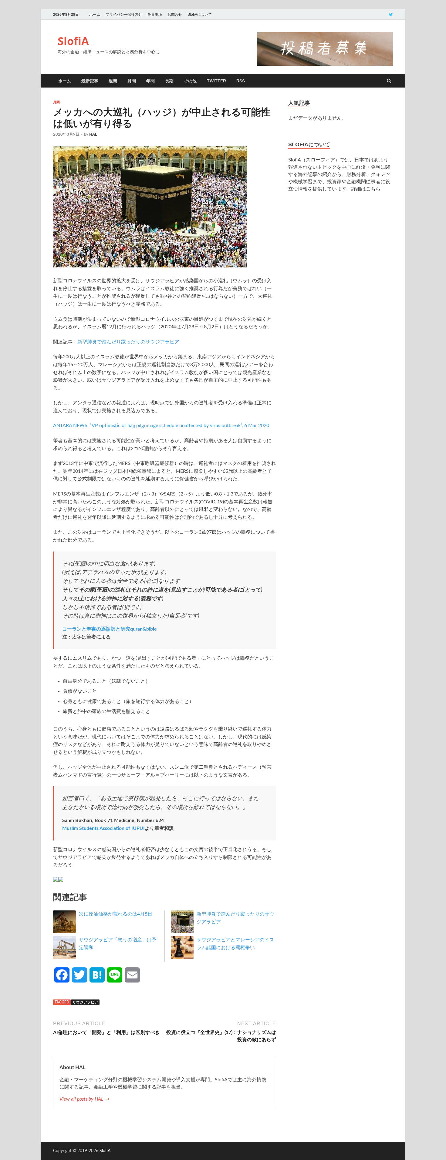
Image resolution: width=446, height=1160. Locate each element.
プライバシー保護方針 (124, 14)
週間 (113, 80)
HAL (93, 135)
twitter (216, 80)
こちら (373, 189)
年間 (150, 80)
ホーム (94, 14)
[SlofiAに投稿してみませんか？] (325, 64)
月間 (131, 80)
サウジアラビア (85, 1002)
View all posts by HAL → (84, 1099)
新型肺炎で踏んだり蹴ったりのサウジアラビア (128, 342)
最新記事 (89, 80)
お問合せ (174, 14)
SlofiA (73, 41)
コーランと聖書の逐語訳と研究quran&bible (109, 629)
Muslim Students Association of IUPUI (103, 828)
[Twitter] (390, 14)
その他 (190, 80)
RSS (240, 80)
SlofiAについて (200, 14)
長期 (169, 80)
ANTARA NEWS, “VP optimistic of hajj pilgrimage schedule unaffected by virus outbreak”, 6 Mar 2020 (161, 425)
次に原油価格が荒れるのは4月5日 (115, 914)
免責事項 (154, 14)
